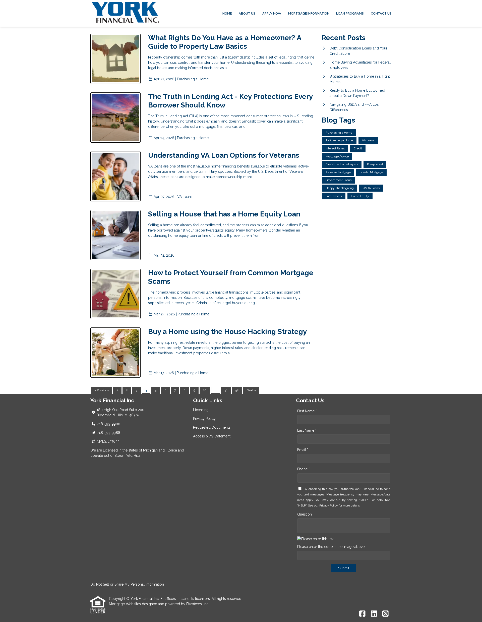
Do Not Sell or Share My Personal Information (127, 584)
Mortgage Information (308, 13)
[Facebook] (362, 614)
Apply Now (271, 13)
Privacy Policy (204, 419)
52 (237, 390)
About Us (247, 13)
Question (304, 514)
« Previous (101, 390)
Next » (251, 390)
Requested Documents (211, 427)
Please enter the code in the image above (331, 547)
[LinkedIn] (374, 614)
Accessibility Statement (211, 436)
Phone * (303, 469)
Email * (302, 450)
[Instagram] (385, 614)
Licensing (201, 410)
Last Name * (307, 430)
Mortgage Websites (125, 604)
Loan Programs (350, 13)
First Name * (307, 411)
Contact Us (381, 13)
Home (227, 13)
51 (226, 390)
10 (204, 390)
